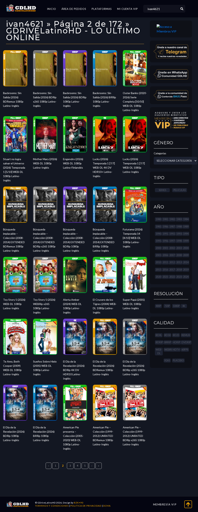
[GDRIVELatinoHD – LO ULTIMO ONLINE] (21, 8)
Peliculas (179, 190)
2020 (158, 276)
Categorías (160, 153)
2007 (172, 255)
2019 (186, 269)
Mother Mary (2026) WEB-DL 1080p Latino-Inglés (45, 163)
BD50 (167, 335)
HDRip (176, 342)
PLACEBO (178, 360)
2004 (186, 248)
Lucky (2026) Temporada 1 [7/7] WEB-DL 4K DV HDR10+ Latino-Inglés (104, 167)
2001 (165, 248)
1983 (179, 219)
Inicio (51, 8)
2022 (172, 276)
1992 (172, 233)
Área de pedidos (73, 8)
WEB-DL (159, 351)
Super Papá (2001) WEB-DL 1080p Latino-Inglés (134, 304)
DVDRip (186, 342)
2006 (165, 255)
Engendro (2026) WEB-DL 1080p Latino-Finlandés (73, 163)
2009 (186, 255)
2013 (179, 262)
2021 (165, 276)
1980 (158, 219)
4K (183, 305)
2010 (158, 262)
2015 (158, 269)
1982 (172, 219)
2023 (179, 276)
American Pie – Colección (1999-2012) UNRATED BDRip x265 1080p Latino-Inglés (134, 436)
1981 (165, 219)
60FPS (185, 349)
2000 (158, 248)
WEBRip (168, 349)
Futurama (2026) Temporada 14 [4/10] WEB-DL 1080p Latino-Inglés (133, 238)
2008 (179, 255)
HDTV (176, 349)
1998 (179, 240)
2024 (186, 276)
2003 (179, 248)
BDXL (159, 335)
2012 (172, 262)
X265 (167, 360)
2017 (172, 269)
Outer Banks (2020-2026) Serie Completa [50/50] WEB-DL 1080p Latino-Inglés (135, 101)
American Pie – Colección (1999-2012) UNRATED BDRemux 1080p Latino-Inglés (103, 436)
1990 (158, 233)
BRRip (167, 342)
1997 (172, 240)
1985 (158, 226)
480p (158, 305)
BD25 (176, 335)
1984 (186, 219)
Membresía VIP (165, 504)
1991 (165, 233)
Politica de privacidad (85, 505)
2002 (172, 248)
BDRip (159, 342)
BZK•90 (78, 502)
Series (162, 190)
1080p (176, 305)
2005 (158, 255)
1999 (186, 240)
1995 (158, 240)
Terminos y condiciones (52, 505)
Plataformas (102, 8)
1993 (179, 233)
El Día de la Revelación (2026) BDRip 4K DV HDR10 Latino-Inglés (73, 370)
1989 (186, 226)
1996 (165, 240)
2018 (179, 269)
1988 (179, 226)
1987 (172, 226)
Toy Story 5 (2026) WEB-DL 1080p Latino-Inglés (14, 304)
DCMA (107, 505)
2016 (165, 269)
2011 (165, 262)
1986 (165, 226)
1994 (186, 233)
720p (167, 305)
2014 (186, 262)
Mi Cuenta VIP (127, 8)
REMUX (186, 335)
